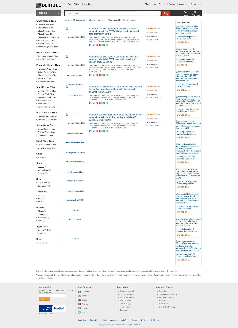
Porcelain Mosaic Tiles (48, 65)
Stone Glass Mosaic (46, 129)
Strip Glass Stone (45, 135)
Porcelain (42, 217)
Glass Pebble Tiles (46, 34)
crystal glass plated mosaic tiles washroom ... (188, 230)
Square (41, 167)
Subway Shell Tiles (46, 100)
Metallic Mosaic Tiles (47, 52)
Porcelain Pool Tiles (46, 81)
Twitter (93, 45)
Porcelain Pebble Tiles (47, 69)
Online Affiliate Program (168, 307)
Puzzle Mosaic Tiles (46, 112)
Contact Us (195, 4)
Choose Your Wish (127, 294)
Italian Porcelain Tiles (47, 72)
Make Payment (125, 301)
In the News (163, 304)
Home (66, 20)
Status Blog (163, 301)
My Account (171, 4)
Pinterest (100, 45)
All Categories (79, 20)
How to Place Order (127, 297)
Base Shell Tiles (45, 104)
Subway (41, 173)
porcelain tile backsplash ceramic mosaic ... (187, 85)
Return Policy (125, 304)
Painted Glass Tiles (46, 40)
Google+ (97, 45)
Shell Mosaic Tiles (45, 87)
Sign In (148, 4)
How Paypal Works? (46, 313)
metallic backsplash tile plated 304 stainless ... (187, 37)
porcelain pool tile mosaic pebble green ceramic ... (188, 110)
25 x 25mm (43, 186)
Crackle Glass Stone (47, 132)
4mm (40, 198)
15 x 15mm (43, 183)
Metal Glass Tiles (45, 141)
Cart (186, 15)
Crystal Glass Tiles (46, 25)
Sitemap (156, 320)
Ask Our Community (166, 297)
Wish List (196, 15)
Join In (104, 320)
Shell (40, 221)
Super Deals (73, 4)
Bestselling (86, 4)
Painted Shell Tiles (46, 94)
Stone (40, 214)
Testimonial (124, 310)
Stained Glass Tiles (46, 43)
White (40, 157)
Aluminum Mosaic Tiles (48, 56)
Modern (41, 243)
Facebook (90, 45)
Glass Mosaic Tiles (46, 21)
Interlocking (43, 170)
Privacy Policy (125, 307)
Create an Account (127, 291)
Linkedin (103, 45)
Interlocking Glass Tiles (48, 47)
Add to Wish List (155, 40)
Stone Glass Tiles (45, 125)
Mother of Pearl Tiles (47, 91)
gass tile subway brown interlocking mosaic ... (187, 182)
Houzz (107, 45)
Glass (40, 211)
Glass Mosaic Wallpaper (48, 119)
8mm (40, 202)
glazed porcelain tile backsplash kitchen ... (186, 60)
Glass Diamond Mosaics (48, 37)
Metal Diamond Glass (47, 148)
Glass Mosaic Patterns (47, 116)
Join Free (158, 4)
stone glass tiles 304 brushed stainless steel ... (188, 157)
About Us (183, 4)
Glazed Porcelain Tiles (47, 75)
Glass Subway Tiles (46, 31)
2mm (40, 195)
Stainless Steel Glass (47, 145)
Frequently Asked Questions (169, 294)
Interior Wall (43, 230)
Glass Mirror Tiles (45, 28)
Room (41, 233)
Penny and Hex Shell (47, 107)
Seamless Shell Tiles (47, 97)
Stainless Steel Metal (47, 59)
